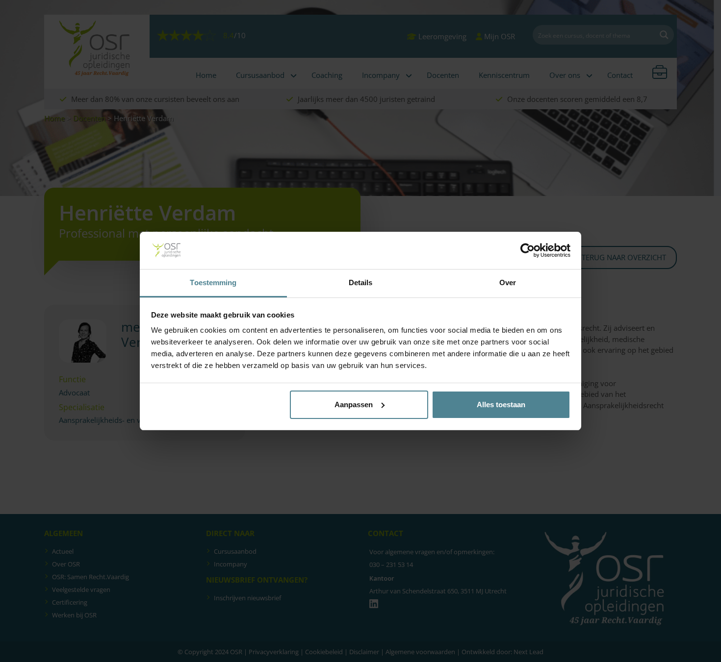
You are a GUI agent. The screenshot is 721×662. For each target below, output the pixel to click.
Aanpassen (354, 404)
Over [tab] (507, 282)
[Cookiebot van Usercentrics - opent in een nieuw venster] (527, 250)
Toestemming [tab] (213, 282)
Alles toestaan (501, 404)
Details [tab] (361, 282)
